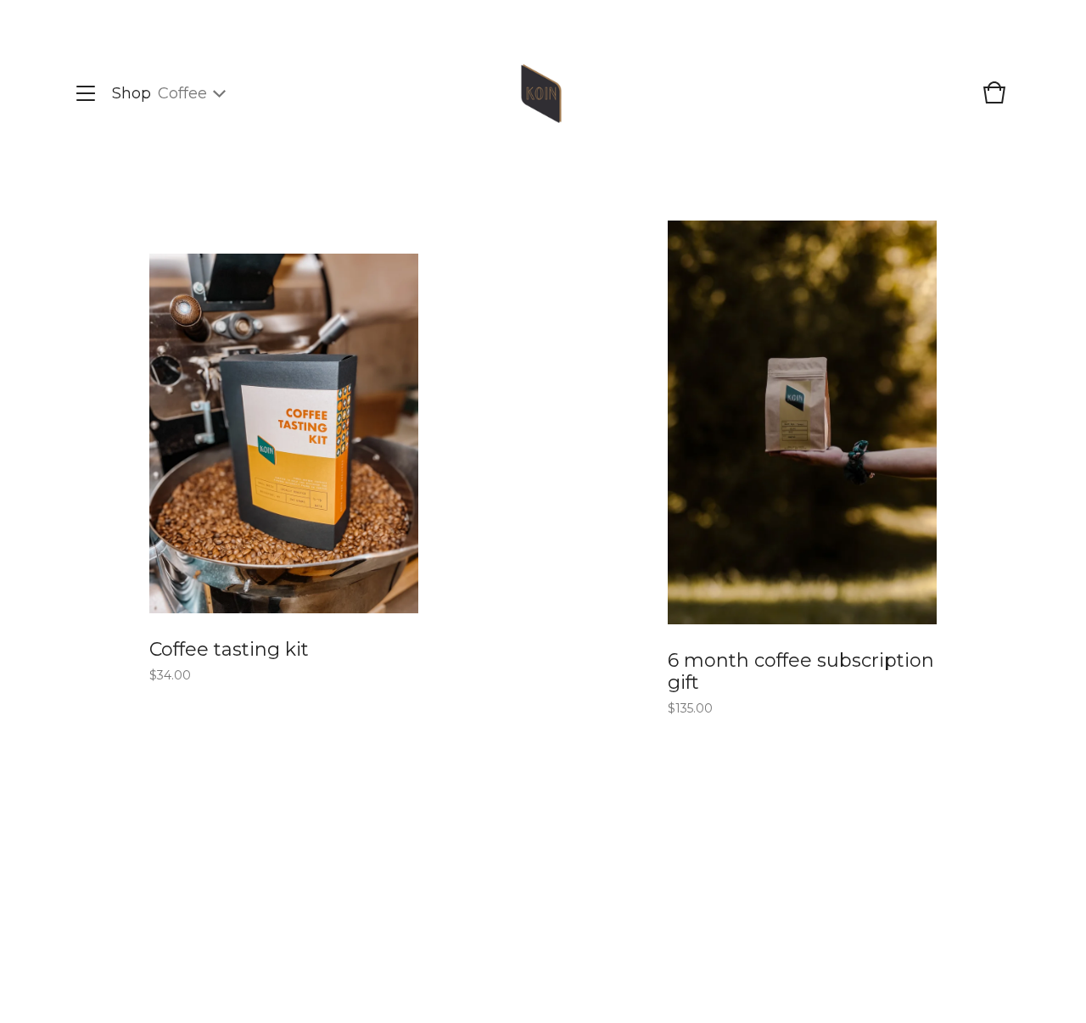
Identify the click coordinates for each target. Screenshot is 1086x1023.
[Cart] (994, 101)
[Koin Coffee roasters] (541, 93)
